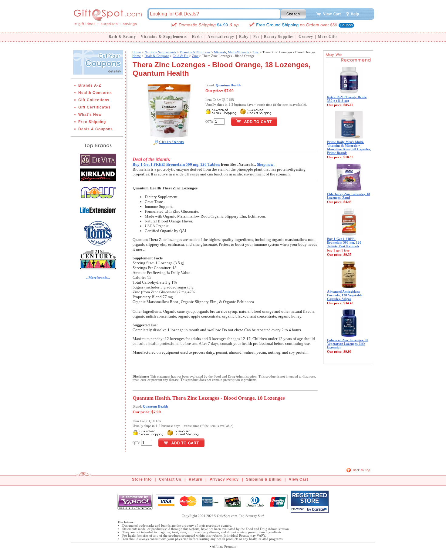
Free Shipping (92, 122)
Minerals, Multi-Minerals (231, 52)
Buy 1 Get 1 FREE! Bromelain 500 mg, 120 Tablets (176, 164)
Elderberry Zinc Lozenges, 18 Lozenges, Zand (348, 195)
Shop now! (266, 164)
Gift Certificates (94, 107)
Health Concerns (95, 93)
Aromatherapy (221, 37)
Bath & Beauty (122, 37)
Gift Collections (94, 100)
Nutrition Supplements (160, 52)
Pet (256, 37)
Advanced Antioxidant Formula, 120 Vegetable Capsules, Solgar (344, 295)
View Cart (298, 479)
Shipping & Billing (264, 479)
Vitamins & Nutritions (195, 52)
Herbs (197, 37)
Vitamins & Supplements (164, 37)
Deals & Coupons (95, 129)
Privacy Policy (224, 479)
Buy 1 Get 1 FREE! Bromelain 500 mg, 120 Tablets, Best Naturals (344, 242)
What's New (90, 114)
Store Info (142, 479)
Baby (243, 37)
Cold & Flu (180, 56)
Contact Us (170, 479)
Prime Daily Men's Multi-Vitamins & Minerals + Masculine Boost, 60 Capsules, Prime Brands (349, 147)
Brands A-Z (89, 85)
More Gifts (328, 37)
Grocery (306, 37)
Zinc (255, 52)
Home (136, 52)
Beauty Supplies (279, 37)
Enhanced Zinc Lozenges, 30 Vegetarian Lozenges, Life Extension (347, 343)
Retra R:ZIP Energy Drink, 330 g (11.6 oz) (347, 98)
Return (195, 479)
